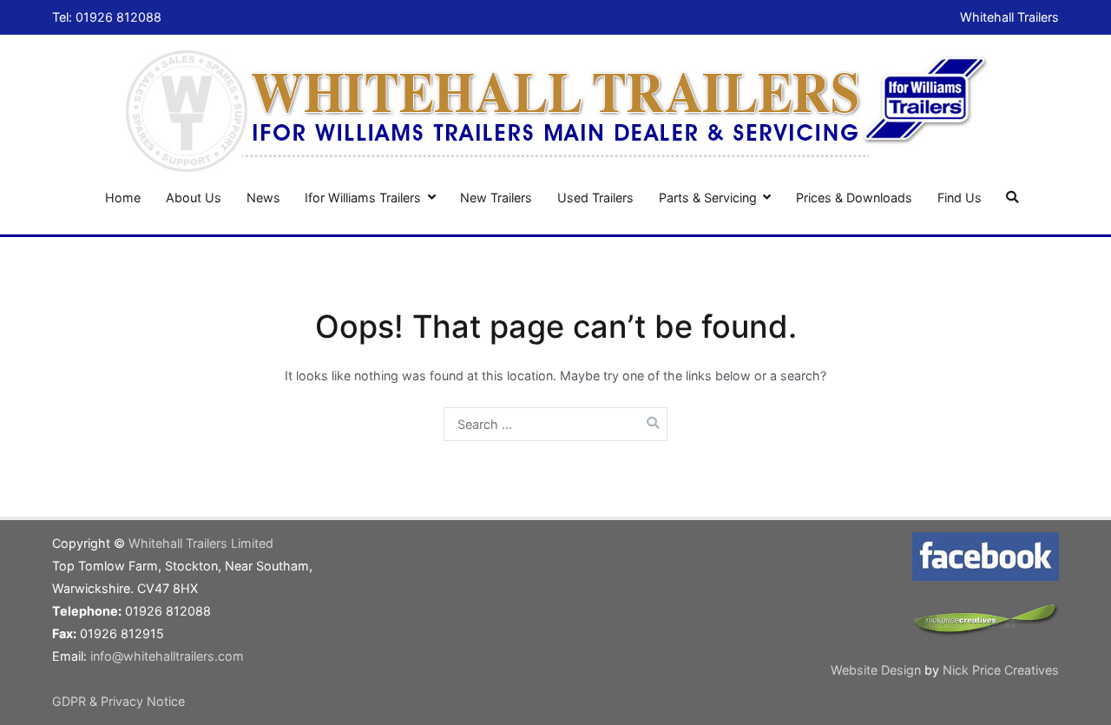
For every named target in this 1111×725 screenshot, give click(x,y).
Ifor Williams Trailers (363, 197)
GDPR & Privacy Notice (118, 701)
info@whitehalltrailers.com (167, 656)
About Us (193, 197)
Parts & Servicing (708, 197)
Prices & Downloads (854, 197)
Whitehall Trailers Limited (200, 543)
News (263, 197)
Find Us (959, 197)
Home (123, 197)
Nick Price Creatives (1001, 669)
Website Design (877, 669)
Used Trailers (595, 197)
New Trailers (496, 197)
